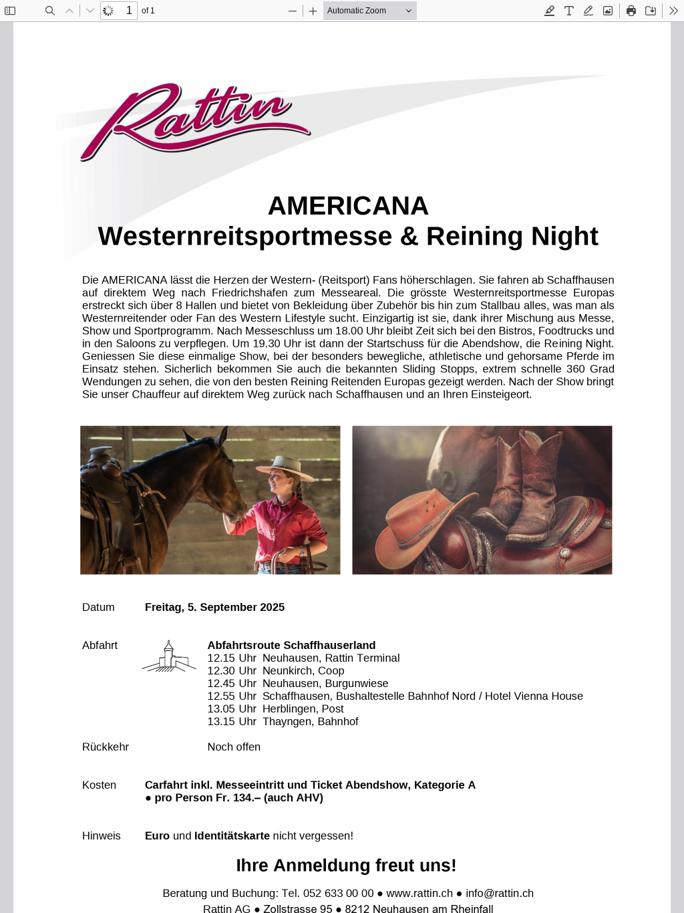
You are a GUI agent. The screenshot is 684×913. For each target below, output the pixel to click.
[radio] (549, 10)
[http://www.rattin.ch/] (420, 892)
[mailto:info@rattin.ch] (499, 892)
